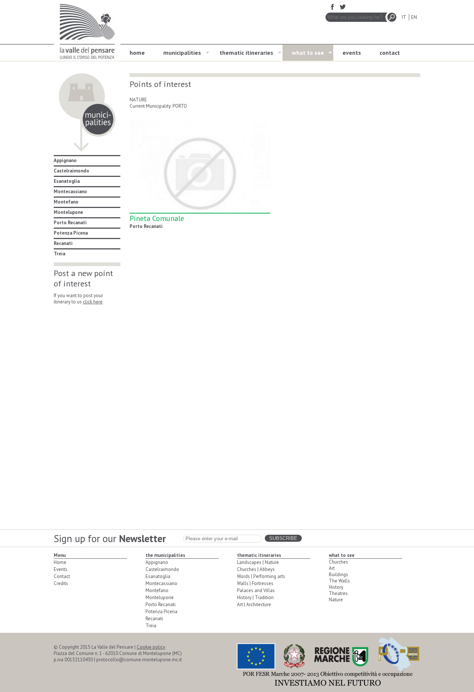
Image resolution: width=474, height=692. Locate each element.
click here (93, 302)
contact (390, 52)
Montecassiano (70, 191)
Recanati (63, 243)
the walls (339, 581)
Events (60, 569)
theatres (338, 593)
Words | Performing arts (261, 576)
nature (336, 600)
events (352, 52)
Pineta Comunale (157, 218)
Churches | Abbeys (256, 569)
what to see (308, 52)
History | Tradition (255, 597)
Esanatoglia (67, 181)
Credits (61, 583)
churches (338, 562)
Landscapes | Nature (258, 562)
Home (60, 562)
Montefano (66, 202)
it (404, 17)
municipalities (182, 52)
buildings (338, 574)
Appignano (65, 160)
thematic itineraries (246, 52)
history (336, 587)
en (414, 17)
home (137, 52)
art (332, 568)
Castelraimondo (71, 171)
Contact (62, 576)
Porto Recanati (70, 222)
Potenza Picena (71, 233)
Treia (59, 254)
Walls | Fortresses (255, 583)
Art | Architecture (254, 604)
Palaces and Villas (256, 590)
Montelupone (68, 212)
